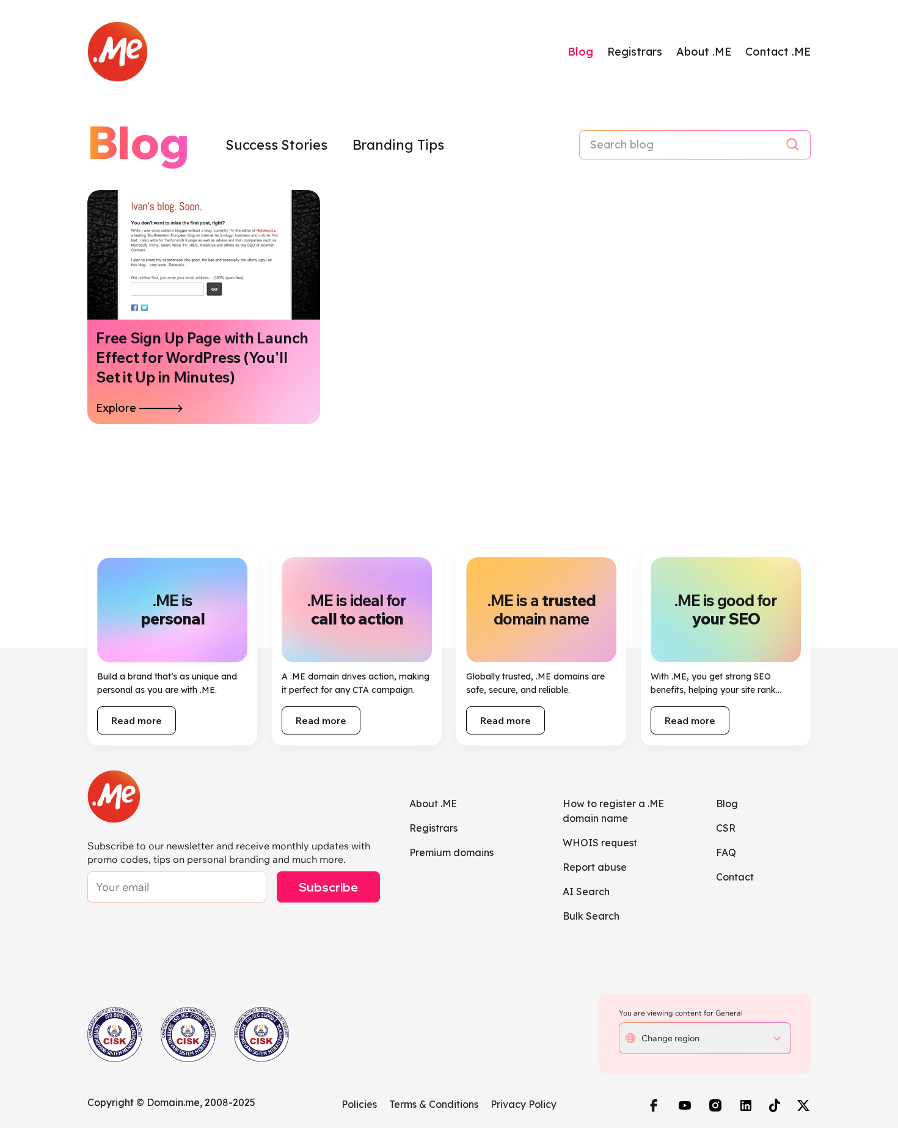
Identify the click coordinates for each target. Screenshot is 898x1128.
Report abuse (595, 867)
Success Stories (277, 144)
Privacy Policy (524, 1104)
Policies (359, 1104)
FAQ (726, 852)
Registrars (634, 52)
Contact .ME (778, 52)
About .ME (703, 52)
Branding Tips (398, 144)
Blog (580, 52)
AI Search (586, 891)
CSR (726, 828)
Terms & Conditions (433, 1104)
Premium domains (451, 852)
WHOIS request (600, 843)
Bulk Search (591, 916)
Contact (735, 877)
